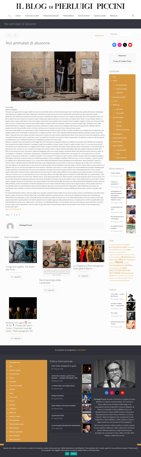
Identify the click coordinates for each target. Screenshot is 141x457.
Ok (67, 454)
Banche (119, 247)
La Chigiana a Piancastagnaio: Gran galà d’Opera (88, 267)
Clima (128, 247)
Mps (121, 259)
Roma (111, 268)
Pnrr (123, 265)
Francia (125, 250)
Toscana (130, 278)
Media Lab (116, 105)
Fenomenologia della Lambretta (50, 281)
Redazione (122, 56)
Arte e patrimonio (121, 85)
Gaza (129, 250)
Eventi (118, 154)
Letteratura (119, 93)
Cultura (115, 80)
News (119, 262)
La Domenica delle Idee (116, 254)
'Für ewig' (112, 245)
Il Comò (115, 101)
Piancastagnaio (117, 134)
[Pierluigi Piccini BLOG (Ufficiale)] (70, 6)
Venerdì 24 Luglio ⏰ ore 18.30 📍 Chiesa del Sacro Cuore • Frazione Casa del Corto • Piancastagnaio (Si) (19, 326)
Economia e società (119, 97)
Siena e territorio (118, 145)
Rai (132, 265)
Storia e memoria (121, 158)
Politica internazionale (120, 138)
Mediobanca (125, 257)
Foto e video (120, 113)
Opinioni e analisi (118, 117)
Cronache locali (121, 150)
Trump (111, 280)
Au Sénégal (125, 245)
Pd (127, 263)
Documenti (119, 109)
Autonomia (113, 247)
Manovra (118, 257)
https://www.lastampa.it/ (13, 209)
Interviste (119, 126)
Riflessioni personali (122, 129)
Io (122, 252)
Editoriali (119, 122)
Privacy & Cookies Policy (122, 61)
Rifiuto (73, 454)
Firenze (120, 250)
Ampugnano (118, 245)
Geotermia (112, 252)
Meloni (133, 257)
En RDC (115, 250)
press (128, 265)
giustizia (118, 252)
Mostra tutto (100, 35)
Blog (114, 77)
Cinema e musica (121, 89)
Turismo (115, 280)
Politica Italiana (117, 142)
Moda (117, 260)
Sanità (115, 268)
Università (121, 280)
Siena (124, 268)
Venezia (126, 280)
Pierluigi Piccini (25, 225)
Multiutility (112, 263)
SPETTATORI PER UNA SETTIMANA (119, 271)
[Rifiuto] (138, 451)
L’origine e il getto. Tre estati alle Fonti (20, 268)
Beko (125, 247)
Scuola (119, 268)
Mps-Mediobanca (129, 260)
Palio (124, 263)
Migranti (112, 260)
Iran (124, 252)
